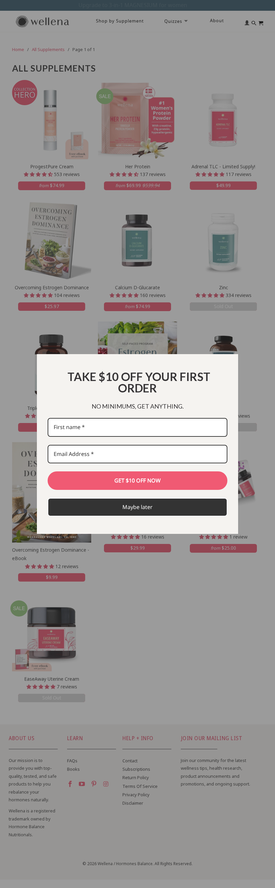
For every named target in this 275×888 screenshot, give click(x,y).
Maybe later (137, 507)
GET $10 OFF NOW (137, 480)
